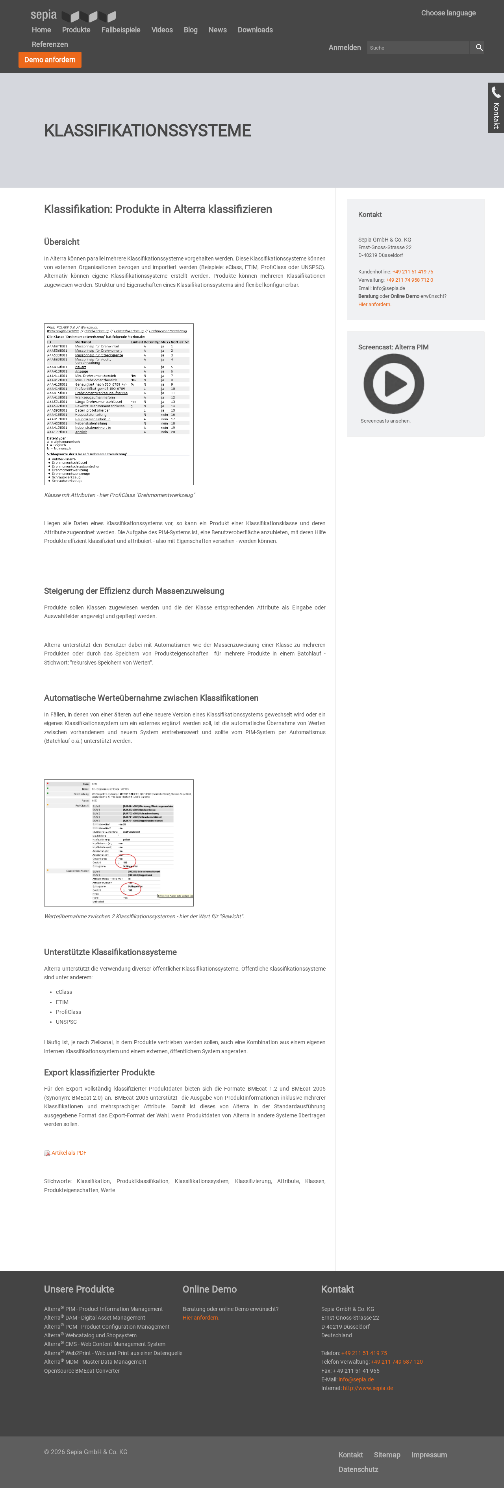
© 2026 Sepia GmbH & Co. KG (86, 1452)
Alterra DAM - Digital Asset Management (94, 1317)
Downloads (255, 30)
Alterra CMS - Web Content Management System (104, 1344)
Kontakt (351, 1455)
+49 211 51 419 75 (413, 272)
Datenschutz (358, 1469)
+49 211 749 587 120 (397, 1362)
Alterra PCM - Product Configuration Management (107, 1327)
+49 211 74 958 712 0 (409, 280)
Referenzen (50, 44)
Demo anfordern (50, 59)
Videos (162, 30)
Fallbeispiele (121, 30)
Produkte (76, 30)
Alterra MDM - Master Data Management (95, 1362)
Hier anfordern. (374, 304)
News (218, 30)
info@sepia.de (356, 1379)
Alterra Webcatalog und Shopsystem (90, 1335)
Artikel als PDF (68, 1153)
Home (41, 30)
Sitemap (387, 1455)
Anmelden (345, 47)
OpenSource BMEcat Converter (82, 1371)
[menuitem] (449, 13)
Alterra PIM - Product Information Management (103, 1309)
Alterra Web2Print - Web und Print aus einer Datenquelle (113, 1353)
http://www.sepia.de (368, 1388)
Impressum (429, 1455)
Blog (191, 30)
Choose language (448, 13)
